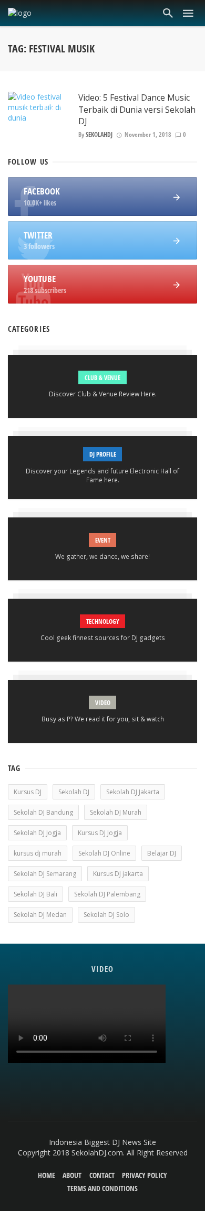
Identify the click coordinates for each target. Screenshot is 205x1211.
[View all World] (102, 386)
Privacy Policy (144, 1175)
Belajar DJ (161, 853)
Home (46, 1175)
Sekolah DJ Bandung (43, 812)
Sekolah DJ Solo (106, 914)
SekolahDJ (99, 134)
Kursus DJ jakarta (118, 873)
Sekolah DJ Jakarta (132, 791)
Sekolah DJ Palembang (107, 894)
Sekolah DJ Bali (35, 894)
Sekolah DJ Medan (40, 914)
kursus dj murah (38, 853)
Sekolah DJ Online (104, 853)
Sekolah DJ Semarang (45, 873)
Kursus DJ (28, 791)
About (72, 1175)
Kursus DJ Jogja (100, 832)
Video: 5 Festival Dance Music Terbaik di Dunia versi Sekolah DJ (137, 109)
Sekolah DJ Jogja (37, 832)
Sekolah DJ (73, 791)
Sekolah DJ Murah (115, 812)
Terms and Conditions (102, 1188)
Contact (102, 1175)
